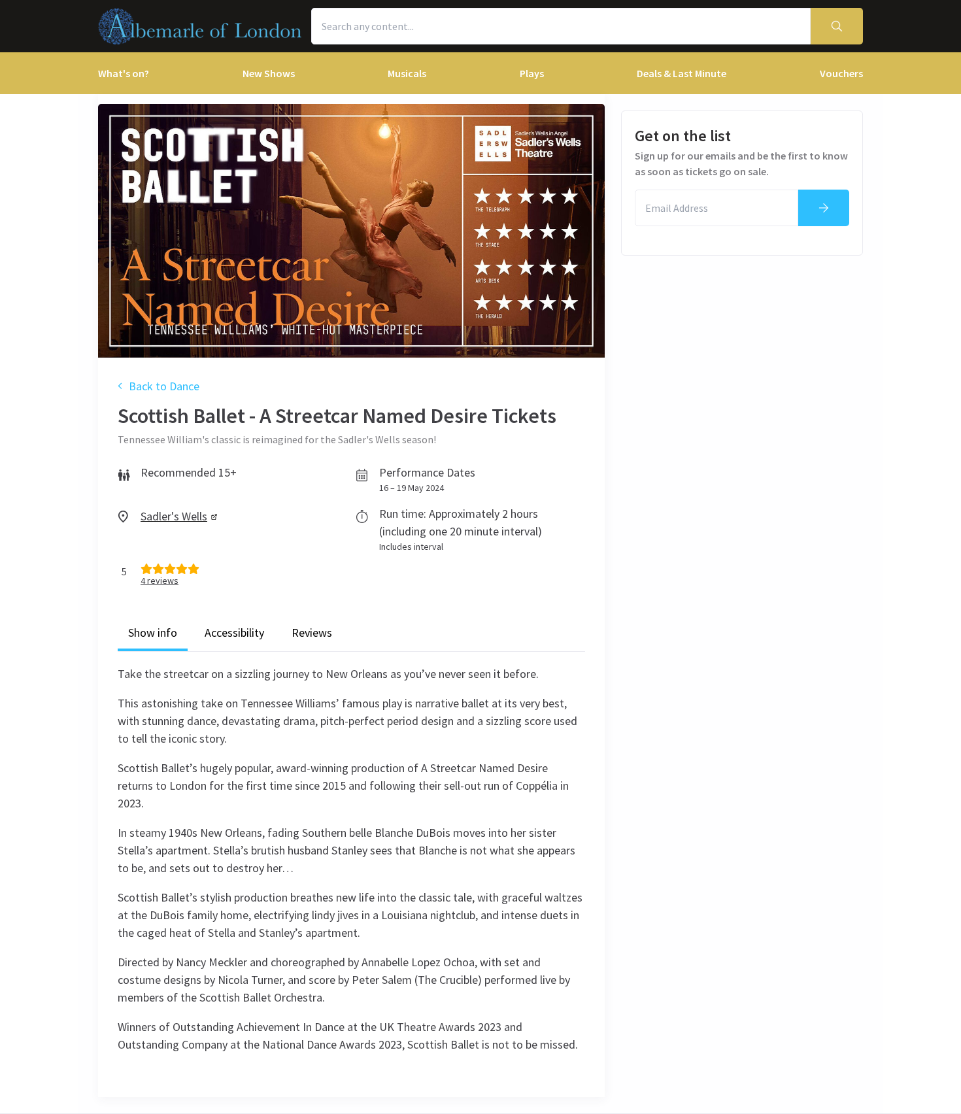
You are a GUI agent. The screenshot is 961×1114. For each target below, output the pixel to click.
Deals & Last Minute (681, 73)
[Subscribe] (823, 208)
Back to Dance (164, 386)
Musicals (407, 73)
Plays (532, 73)
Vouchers (841, 73)
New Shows (269, 73)
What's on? (123, 73)
